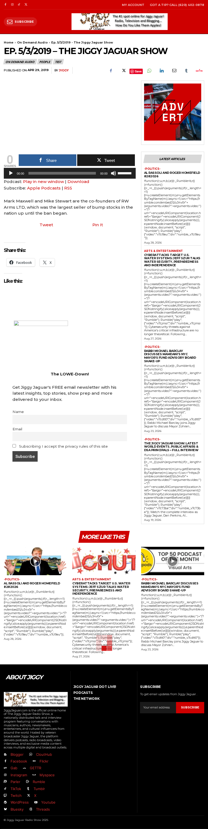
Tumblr (39, 789)
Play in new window (43, 181)
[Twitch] (5, 796)
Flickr (44, 761)
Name (18, 411)
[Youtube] (36, 803)
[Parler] (5, 782)
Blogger (17, 754)
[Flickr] (34, 761)
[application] (70, 175)
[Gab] (5, 768)
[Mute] (113, 173)
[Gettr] (198, 70)
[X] (26, 5)
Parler (15, 782)
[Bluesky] (5, 809)
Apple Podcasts (44, 188)
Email (17, 429)
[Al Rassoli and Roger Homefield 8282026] (35, 561)
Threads (43, 809)
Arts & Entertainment (163, 251)
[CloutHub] (30, 755)
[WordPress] (5, 803)
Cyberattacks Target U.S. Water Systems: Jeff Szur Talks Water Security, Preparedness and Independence (172, 260)
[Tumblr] (186, 70)
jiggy (64, 70)
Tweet (46, 224)
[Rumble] (27, 782)
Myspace (47, 775)
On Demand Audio (32, 42)
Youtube (48, 802)
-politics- (152, 169)
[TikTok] (19, 5)
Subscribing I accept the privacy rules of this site (63, 446)
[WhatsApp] (149, 70)
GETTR (35, 768)
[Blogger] (5, 755)
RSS (68, 188)
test (58, 62)
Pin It (97, 224)
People (44, 62)
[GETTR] (24, 768)
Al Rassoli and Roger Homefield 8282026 (172, 174)
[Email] (173, 70)
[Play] (11, 173)
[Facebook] (5, 5)
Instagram (19, 775)
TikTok (16, 789)
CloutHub (44, 754)
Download (78, 181)
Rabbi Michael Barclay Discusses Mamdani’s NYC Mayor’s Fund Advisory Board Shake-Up (170, 356)
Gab (14, 768)
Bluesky (17, 809)
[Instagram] (12, 5)
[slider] (125, 173)
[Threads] (30, 809)
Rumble (39, 782)
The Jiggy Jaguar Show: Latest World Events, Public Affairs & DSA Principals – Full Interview (171, 446)
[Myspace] (34, 775)
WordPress (20, 802)
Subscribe (190, 707)
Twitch (16, 795)
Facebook (19, 761)
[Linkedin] (161, 70)
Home (9, 42)
